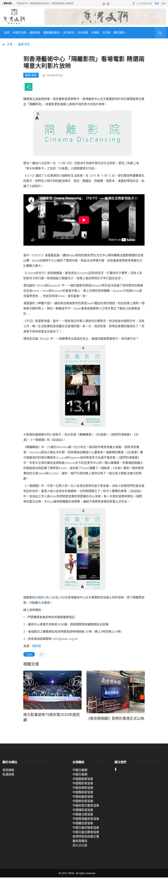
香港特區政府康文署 (86, 836)
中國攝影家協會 (83, 810)
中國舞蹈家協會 (83, 792)
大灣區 (95, 32)
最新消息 (35, 32)
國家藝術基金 (51, 32)
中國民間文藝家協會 (86, 805)
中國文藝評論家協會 (86, 827)
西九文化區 (80, 845)
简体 (163, 3)
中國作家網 (80, 774)
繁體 (157, 3)
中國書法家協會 (83, 814)
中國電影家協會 (83, 783)
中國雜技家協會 (83, 823)
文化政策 (83, 32)
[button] (103, 4)
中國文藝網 (80, 770)
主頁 (6, 32)
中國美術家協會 (83, 801)
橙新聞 (36, 646)
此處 (41, 602)
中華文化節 (19, 32)
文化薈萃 (68, 32)
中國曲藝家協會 (83, 796)
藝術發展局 (80, 841)
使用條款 (8, 770)
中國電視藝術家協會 (86, 818)
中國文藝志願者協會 (86, 832)
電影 (41, 654)
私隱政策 (8, 774)
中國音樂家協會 (83, 787)
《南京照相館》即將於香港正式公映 (115, 718)
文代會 (106, 32)
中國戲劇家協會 (83, 779)
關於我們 (119, 32)
